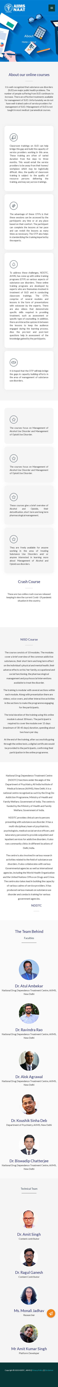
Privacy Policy (37, 1370)
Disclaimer (49, 1370)
